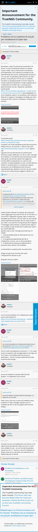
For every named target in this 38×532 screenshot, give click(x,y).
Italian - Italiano (16, 472)
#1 (36, 63)
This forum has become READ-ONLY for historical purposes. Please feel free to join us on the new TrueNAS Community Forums (18, 28)
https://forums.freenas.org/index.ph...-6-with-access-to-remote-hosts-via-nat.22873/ (19, 92)
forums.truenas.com (25, 510)
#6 (36, 371)
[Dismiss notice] (35, 8)
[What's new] (33, 2)
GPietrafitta (8, 483)
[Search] (36, 2)
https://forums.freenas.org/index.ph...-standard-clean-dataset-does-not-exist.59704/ (17, 320)
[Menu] (2, 2)
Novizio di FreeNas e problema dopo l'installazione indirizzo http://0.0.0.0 (19, 479)
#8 (36, 440)
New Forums (35, 317)
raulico (9, 128)
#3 (36, 187)
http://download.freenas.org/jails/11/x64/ (15, 149)
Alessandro (8, 472)
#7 (36, 388)
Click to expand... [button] (19, 207)
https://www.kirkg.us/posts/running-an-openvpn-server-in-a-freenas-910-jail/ (17, 141)
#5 (36, 337)
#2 (36, 135)
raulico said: (5, 191)
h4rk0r (4, 42)
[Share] (33, 63)
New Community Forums (17, 526)
